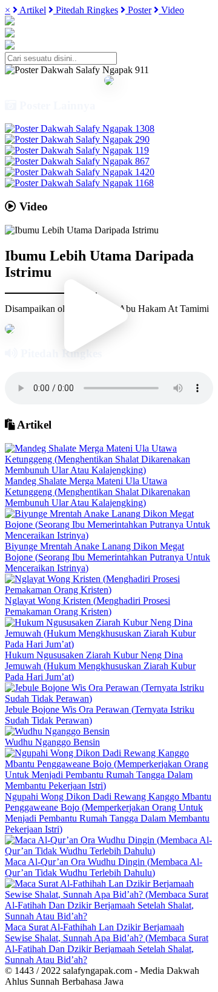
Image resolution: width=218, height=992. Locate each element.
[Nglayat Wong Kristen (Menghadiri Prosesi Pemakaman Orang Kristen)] (109, 590)
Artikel (32, 10)
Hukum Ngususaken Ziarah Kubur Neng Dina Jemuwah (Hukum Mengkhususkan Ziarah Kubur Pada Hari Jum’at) (100, 666)
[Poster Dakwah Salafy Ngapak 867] (77, 161)
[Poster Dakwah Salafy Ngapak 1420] (79, 172)
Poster (138, 10)
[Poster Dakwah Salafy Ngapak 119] (77, 150)
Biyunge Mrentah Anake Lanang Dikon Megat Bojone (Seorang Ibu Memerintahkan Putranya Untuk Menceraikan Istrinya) (107, 557)
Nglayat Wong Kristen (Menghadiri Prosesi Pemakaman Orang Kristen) (87, 606)
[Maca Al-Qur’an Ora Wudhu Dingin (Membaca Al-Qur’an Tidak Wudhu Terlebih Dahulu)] (109, 851)
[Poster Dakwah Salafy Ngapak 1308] (79, 128)
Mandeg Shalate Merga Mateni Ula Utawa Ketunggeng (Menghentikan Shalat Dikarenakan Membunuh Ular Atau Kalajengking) (97, 492)
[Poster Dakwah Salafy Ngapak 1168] (79, 183)
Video (171, 10)
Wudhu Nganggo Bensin (52, 742)
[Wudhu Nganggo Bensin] (57, 731)
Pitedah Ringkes (85, 10)
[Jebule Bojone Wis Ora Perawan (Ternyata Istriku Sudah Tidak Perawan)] (109, 698)
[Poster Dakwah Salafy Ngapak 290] (77, 139)
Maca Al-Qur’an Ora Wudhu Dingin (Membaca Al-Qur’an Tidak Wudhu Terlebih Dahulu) (103, 867)
